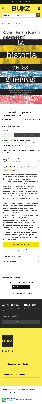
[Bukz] (21, 8)
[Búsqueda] (38, 15)
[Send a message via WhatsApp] (4, 400)
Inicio (3, 23)
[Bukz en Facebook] (2, 351)
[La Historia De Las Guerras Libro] (21, 65)
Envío (17, 150)
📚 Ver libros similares (21, 244)
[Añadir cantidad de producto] (11, 135)
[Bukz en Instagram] (9, 351)
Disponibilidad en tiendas (21, 256)
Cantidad (5, 131)
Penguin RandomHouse (12, 115)
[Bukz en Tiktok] (12, 351)
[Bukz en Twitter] (6, 351)
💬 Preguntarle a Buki (21, 250)
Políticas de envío (21, 262)
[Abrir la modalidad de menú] (3, 8)
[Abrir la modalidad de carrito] (39, 8)
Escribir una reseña (21, 287)
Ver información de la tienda (13, 145)
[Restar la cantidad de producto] (3, 135)
